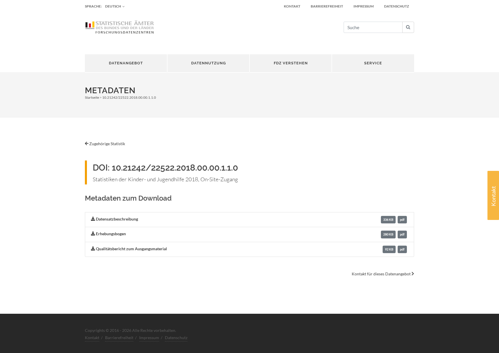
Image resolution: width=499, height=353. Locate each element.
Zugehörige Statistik (106, 143)
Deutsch (113, 6)
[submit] (408, 27)
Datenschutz (396, 6)
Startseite (92, 97)
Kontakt (493, 196)
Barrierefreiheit (327, 6)
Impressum (363, 6)
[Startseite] (119, 27)
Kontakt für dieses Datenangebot (382, 273)
